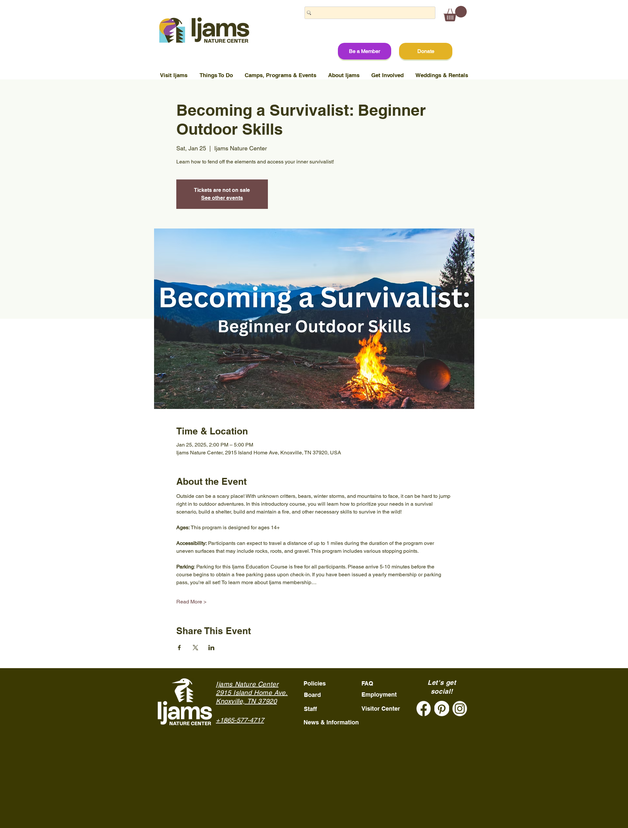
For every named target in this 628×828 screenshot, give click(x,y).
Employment (379, 694)
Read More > (191, 602)
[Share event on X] (195, 647)
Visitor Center (380, 708)
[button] (455, 13)
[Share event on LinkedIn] (211, 647)
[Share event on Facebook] (179, 647)
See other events (222, 198)
